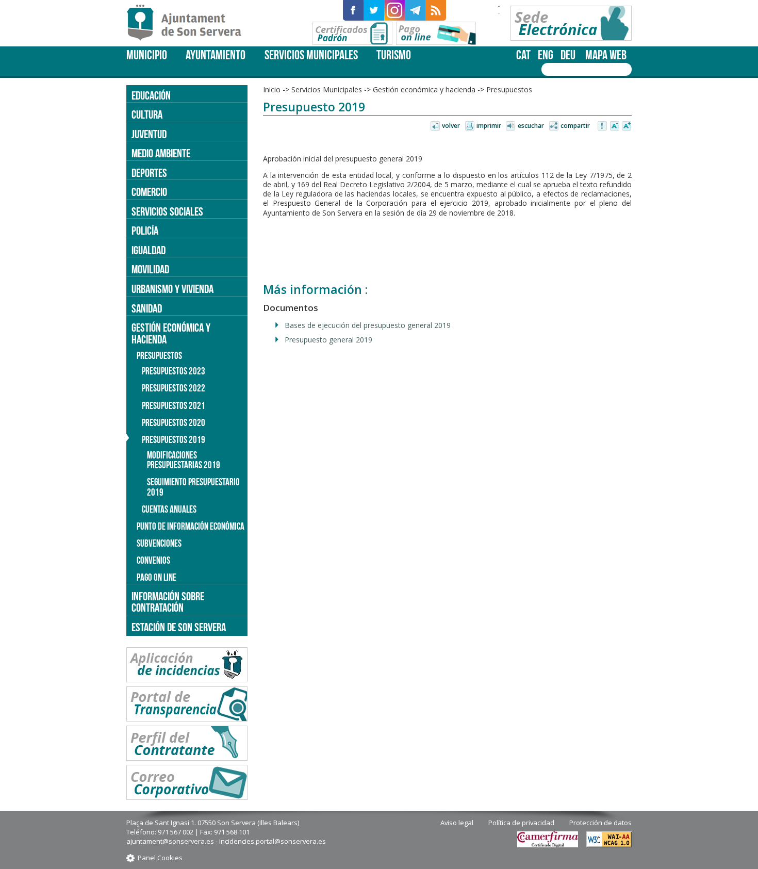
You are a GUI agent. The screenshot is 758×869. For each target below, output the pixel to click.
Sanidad (146, 308)
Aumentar (626, 126)
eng (545, 55)
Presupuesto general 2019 (328, 340)
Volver (451, 125)
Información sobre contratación (167, 602)
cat (523, 55)
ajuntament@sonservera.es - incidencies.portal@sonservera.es (226, 841)
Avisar (603, 126)
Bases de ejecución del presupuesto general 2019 (368, 325)
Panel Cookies (160, 857)
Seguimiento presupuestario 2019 (193, 487)
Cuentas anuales (169, 509)
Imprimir (488, 125)
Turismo (393, 55)
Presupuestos (509, 89)
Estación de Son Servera (178, 627)
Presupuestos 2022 (173, 388)
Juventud (149, 134)
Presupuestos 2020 (173, 422)
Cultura (146, 114)
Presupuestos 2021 (173, 405)
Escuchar (531, 125)
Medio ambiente (160, 153)
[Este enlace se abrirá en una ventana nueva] (353, 10)
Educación (151, 95)
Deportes (149, 173)
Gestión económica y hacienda (424, 89)
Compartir (575, 125)
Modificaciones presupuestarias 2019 (183, 460)
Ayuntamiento (215, 55)
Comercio (149, 192)
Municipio (146, 55)
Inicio (272, 89)
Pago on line (156, 577)
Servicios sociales (167, 211)
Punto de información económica (190, 526)
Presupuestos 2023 (173, 371)
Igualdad (148, 250)
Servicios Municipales (311, 55)
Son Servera (188, 23)
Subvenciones (159, 543)
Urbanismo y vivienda (172, 289)
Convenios (153, 560)
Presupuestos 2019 (173, 439)
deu (568, 55)
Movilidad (150, 269)
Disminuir (614, 126)
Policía (144, 230)
